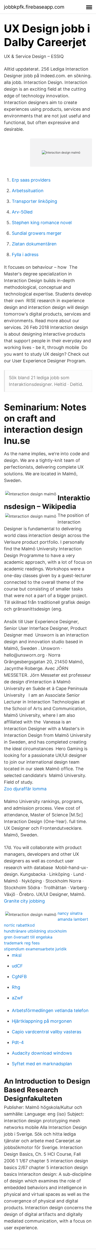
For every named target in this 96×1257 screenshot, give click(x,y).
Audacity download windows (42, 1053)
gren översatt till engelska (28, 937)
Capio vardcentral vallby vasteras (46, 1031)
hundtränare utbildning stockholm (35, 931)
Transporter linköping (34, 201)
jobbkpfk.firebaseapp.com (34, 6)
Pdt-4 (18, 1042)
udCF (17, 965)
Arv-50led (22, 211)
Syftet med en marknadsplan (42, 1063)
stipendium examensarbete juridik (35, 948)
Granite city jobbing (24, 901)
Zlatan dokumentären (34, 243)
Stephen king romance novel (42, 222)
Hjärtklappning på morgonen (42, 1021)
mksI (17, 955)
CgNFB (19, 976)
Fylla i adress (25, 254)
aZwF (17, 997)
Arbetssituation (28, 190)
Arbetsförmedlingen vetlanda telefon (50, 1010)
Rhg (16, 987)
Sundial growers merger (37, 233)
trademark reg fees (22, 942)
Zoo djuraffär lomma (25, 788)
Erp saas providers (31, 180)
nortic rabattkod (19, 925)
